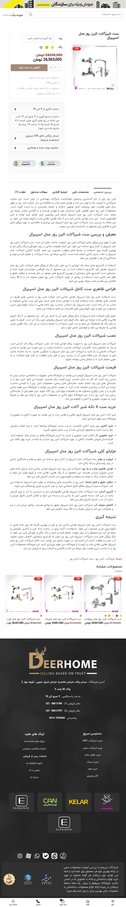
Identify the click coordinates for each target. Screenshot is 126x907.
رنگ (60, 47)
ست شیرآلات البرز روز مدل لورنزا (23, 619)
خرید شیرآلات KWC (92, 740)
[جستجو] (31, 14)
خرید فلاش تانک (92, 755)
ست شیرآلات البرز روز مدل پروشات (102, 619)
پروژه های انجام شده (34, 741)
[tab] (102, 192)
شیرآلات (110, 559)
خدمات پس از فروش (34, 756)
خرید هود (92, 768)
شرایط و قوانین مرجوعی (34, 748)
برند (60, 38)
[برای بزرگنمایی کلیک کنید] (113, 85)
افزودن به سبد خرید (29, 67)
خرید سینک (92, 762)
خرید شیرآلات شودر (92, 748)
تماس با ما (34, 770)
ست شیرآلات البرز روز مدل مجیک (63, 619)
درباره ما (34, 777)
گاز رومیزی (92, 775)
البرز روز (99, 559)
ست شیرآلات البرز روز (81, 559)
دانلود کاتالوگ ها (34, 763)
